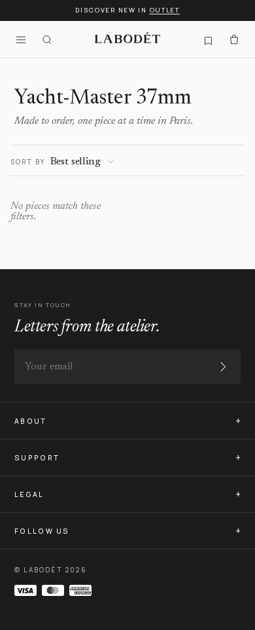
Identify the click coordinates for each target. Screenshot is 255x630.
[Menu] (21, 39)
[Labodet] (127, 39)
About (30, 421)
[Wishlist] (208, 39)
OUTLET (165, 10)
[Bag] (234, 39)
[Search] (47, 39)
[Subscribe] (223, 367)
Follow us (42, 531)
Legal (29, 494)
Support (37, 457)
